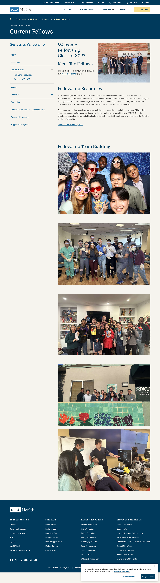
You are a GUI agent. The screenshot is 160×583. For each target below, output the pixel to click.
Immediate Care (51, 533)
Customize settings (129, 577)
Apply (13, 54)
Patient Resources (87, 10)
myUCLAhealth (87, 3)
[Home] (10, 19)
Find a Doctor (142, 10)
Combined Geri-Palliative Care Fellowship (28, 109)
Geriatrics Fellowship (61, 19)
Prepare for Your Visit (89, 524)
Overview (14, 94)
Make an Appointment (53, 542)
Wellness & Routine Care (90, 559)
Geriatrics (45, 19)
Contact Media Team (124, 546)
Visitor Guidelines (87, 529)
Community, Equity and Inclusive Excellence (133, 542)
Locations (107, 10)
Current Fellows (17, 69)
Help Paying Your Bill (89, 542)
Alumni (14, 87)
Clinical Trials (50, 550)
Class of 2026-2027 (22, 79)
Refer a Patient (70, 3)
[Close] (154, 566)
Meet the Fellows (69, 73)
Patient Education (88, 533)
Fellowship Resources (23, 75)
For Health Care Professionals (128, 537)
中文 (11, 537)
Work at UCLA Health (125, 554)
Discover (123, 10)
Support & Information (89, 550)
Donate (101, 3)
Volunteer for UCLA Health (127, 559)
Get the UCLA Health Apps (20, 550)
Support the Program (19, 124)
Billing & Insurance (88, 537)
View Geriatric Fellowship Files (70, 124)
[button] (51, 3)
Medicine (33, 19)
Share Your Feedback (18, 529)
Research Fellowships (20, 117)
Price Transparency (88, 546)
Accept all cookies (148, 577)
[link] (11, 560)
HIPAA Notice (53, 568)
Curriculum (15, 102)
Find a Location (51, 529)
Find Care (67, 10)
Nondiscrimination (81, 568)
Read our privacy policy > (122, 571)
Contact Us (117, 3)
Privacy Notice (65, 568)
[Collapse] (52, 69)
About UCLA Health (124, 524)
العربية (12, 542)
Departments (21, 19)
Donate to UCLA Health (125, 550)
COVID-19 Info (86, 554)
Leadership (15, 62)
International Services (18, 533)
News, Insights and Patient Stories (130, 533)
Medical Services (51, 546)
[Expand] (52, 87)
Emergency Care (51, 537)
